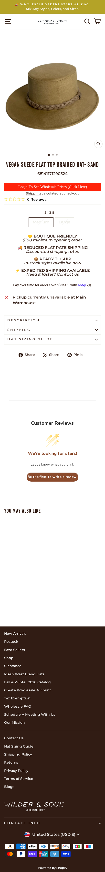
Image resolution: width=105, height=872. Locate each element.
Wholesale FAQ (17, 706)
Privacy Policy (16, 770)
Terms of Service (18, 778)
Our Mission (14, 722)
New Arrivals (15, 633)
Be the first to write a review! (52, 477)
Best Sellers (14, 650)
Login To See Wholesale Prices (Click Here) (52, 187)
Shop (8, 658)
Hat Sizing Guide (30, 339)
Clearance (12, 666)
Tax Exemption (17, 698)
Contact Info (22, 823)
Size (52, 212)
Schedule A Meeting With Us (29, 714)
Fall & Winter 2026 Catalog (27, 682)
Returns (11, 762)
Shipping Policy (18, 754)
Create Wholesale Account (27, 690)
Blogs (9, 786)
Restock (11, 641)
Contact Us (13, 738)
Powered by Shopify (52, 868)
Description (23, 320)
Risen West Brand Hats (24, 674)
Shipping (33, 193)
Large (64, 222)
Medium (41, 222)
